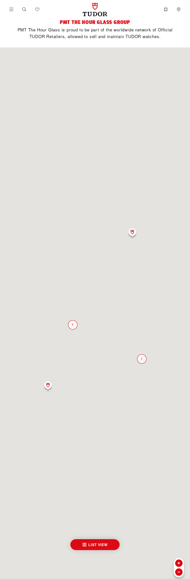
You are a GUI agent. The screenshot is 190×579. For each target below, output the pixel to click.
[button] (24, 9)
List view (97, 544)
